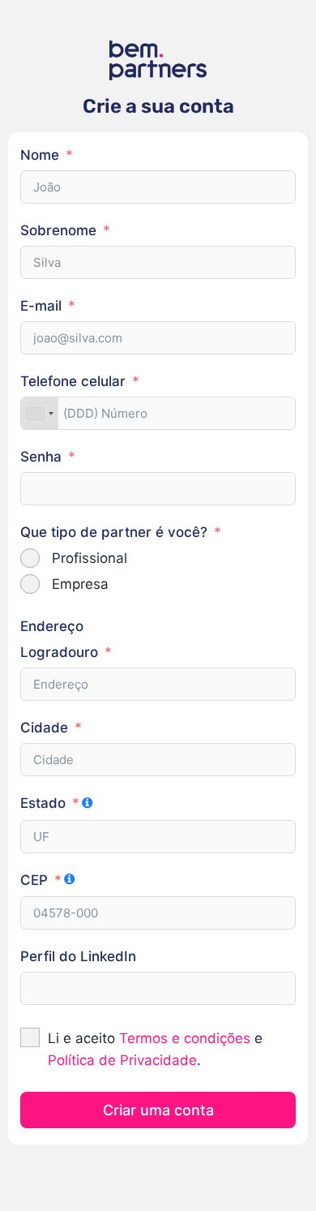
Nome (39, 155)
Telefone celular (73, 381)
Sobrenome (58, 230)
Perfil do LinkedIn (78, 956)
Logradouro (59, 652)
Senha (41, 457)
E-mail (41, 306)
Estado (43, 803)
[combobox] (39, 413)
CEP (34, 880)
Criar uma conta (158, 1110)
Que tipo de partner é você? (113, 532)
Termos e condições (184, 1038)
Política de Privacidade (122, 1060)
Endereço (51, 626)
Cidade (44, 727)
